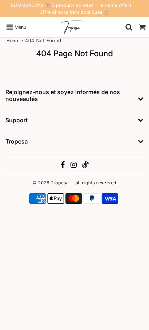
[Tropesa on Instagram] (74, 165)
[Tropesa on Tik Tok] (85, 166)
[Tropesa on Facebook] (63, 165)
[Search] (129, 27)
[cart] (142, 27)
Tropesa (60, 182)
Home (13, 40)
